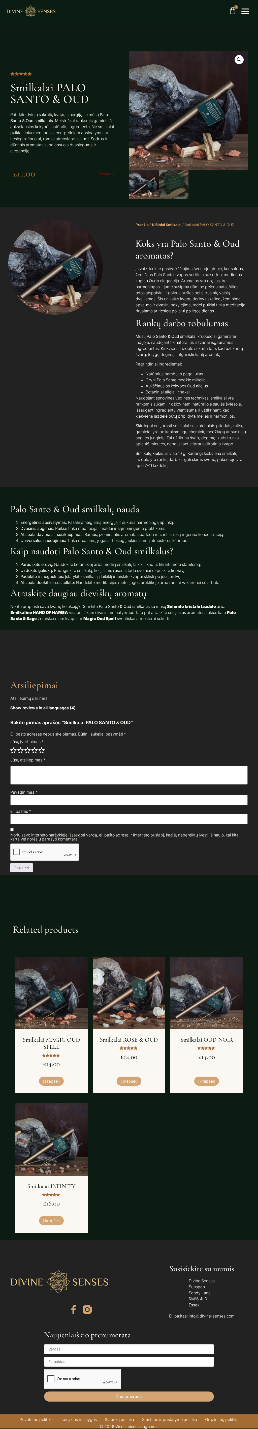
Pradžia (142, 225)
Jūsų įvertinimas (27, 742)
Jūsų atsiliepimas (27, 760)
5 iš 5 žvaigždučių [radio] (42, 750)
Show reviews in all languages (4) (43, 707)
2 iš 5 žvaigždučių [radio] (20, 750)
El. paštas (20, 811)
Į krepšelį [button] (51, 1081)
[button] (239, 59)
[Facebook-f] (73, 1309)
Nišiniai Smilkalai (166, 225)
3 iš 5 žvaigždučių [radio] (27, 750)
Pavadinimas (23, 792)
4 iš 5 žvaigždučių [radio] (34, 750)
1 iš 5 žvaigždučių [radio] (13, 750)
